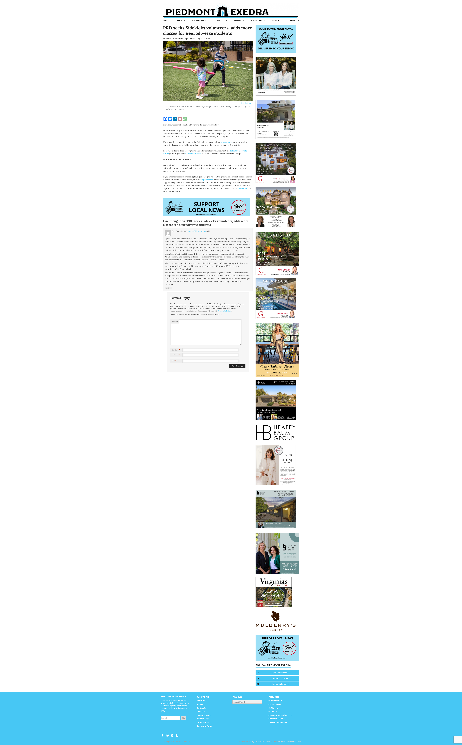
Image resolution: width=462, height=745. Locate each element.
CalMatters (273, 708)
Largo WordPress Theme (260, 741)
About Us (201, 701)
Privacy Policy (203, 719)
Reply (168, 288)
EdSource (272, 711)
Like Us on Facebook (280, 673)
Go (183, 718)
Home (165, 20)
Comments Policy (224, 311)
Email (174, 360)
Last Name (176, 354)
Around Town (199, 20)
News (180, 20)
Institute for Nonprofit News (289, 741)
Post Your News (204, 715)
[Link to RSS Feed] (178, 734)
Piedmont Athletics (276, 719)
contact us (226, 142)
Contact (292, 20)
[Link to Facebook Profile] (163, 734)
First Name (176, 349)
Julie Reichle (246, 103)
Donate (275, 20)
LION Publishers (275, 701)
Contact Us (201, 708)
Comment (175, 321)
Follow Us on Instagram (279, 684)
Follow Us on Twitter (280, 678)
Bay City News (274, 704)
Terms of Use (203, 722)
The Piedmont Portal (277, 722)
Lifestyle (220, 20)
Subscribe (201, 711)
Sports (238, 20)
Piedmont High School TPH (280, 715)
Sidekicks (244, 188)
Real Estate (257, 20)
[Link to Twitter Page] (168, 734)
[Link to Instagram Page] (173, 734)
